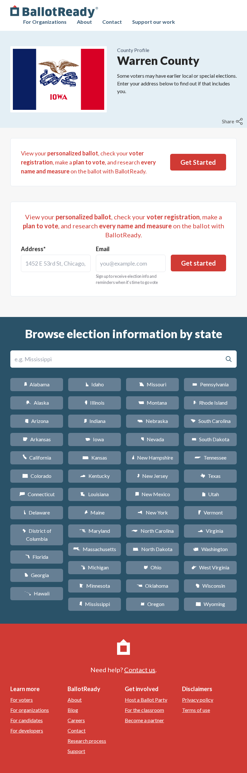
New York (152, 512)
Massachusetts (94, 549)
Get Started (198, 162)
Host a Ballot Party (146, 700)
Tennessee (210, 457)
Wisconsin (210, 586)
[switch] (233, 121)
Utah (210, 494)
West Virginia (210, 567)
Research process (87, 741)
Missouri (152, 384)
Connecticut (37, 494)
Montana (152, 403)
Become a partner (144, 720)
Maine (95, 512)
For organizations (29, 710)
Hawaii (37, 593)
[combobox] (56, 263)
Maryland (94, 531)
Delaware (37, 512)
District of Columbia (36, 535)
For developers (26, 730)
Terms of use (196, 710)
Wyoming (210, 604)
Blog (73, 710)
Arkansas (37, 439)
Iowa (94, 439)
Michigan (95, 567)
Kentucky (95, 476)
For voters (21, 700)
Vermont (210, 512)
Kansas (94, 457)
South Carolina (210, 421)
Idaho (95, 384)
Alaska (37, 403)
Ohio (152, 567)
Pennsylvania (210, 384)
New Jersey (152, 476)
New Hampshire (152, 457)
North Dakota (152, 549)
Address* (33, 248)
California (37, 457)
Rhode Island (210, 403)
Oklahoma (152, 586)
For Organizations (45, 22)
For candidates (26, 720)
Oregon (152, 604)
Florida (36, 557)
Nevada (152, 439)
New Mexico (152, 494)
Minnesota (94, 586)
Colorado (36, 476)
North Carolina (152, 531)
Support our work (153, 22)
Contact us (139, 669)
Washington (210, 549)
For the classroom (144, 710)
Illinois (95, 403)
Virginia (210, 531)
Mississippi (94, 604)
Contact (112, 22)
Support (76, 751)
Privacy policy (197, 700)
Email (103, 248)
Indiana (94, 421)
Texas (210, 476)
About (84, 22)
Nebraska (152, 421)
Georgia (36, 575)
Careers (76, 720)
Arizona (37, 421)
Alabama (37, 384)
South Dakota (210, 439)
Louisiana (94, 494)
